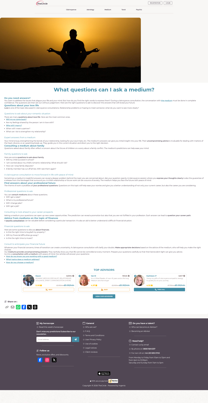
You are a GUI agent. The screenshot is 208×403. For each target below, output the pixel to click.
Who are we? (91, 327)
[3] (139, 285)
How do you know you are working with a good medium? (31, 256)
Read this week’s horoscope (51, 327)
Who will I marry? (14, 126)
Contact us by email (140, 345)
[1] (28, 285)
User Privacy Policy (93, 340)
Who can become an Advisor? (144, 327)
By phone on (143, 349)
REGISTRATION (155, 3)
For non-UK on (145, 353)
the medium (166, 101)
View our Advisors (104, 296)
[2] (84, 285)
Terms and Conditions (94, 335)
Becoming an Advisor (140, 331)
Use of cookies (91, 344)
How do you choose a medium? (20, 262)
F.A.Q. (87, 331)
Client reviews (91, 352)
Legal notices (91, 348)
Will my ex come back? (16, 119)
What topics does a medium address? (23, 259)
